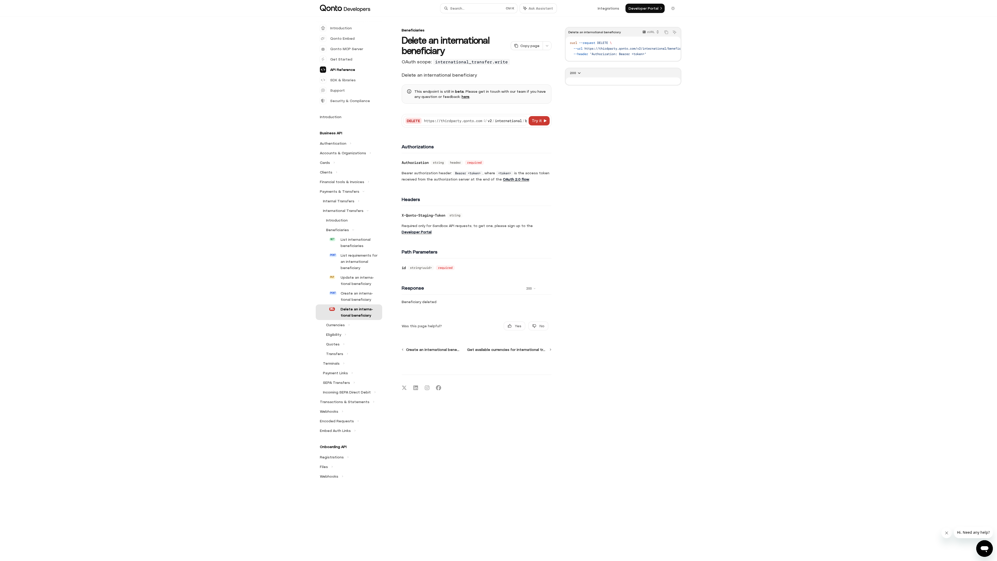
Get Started (341, 59)
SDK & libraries (343, 80)
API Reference (342, 69)
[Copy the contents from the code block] (666, 32)
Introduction (341, 28)
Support (337, 90)
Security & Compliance (350, 101)
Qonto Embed (342, 38)
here (465, 96)
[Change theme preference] (673, 8)
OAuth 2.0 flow (516, 179)
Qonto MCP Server (346, 49)
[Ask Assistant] (674, 32)
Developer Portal (417, 232)
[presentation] (623, 49)
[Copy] (522, 120)
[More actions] (547, 45)
